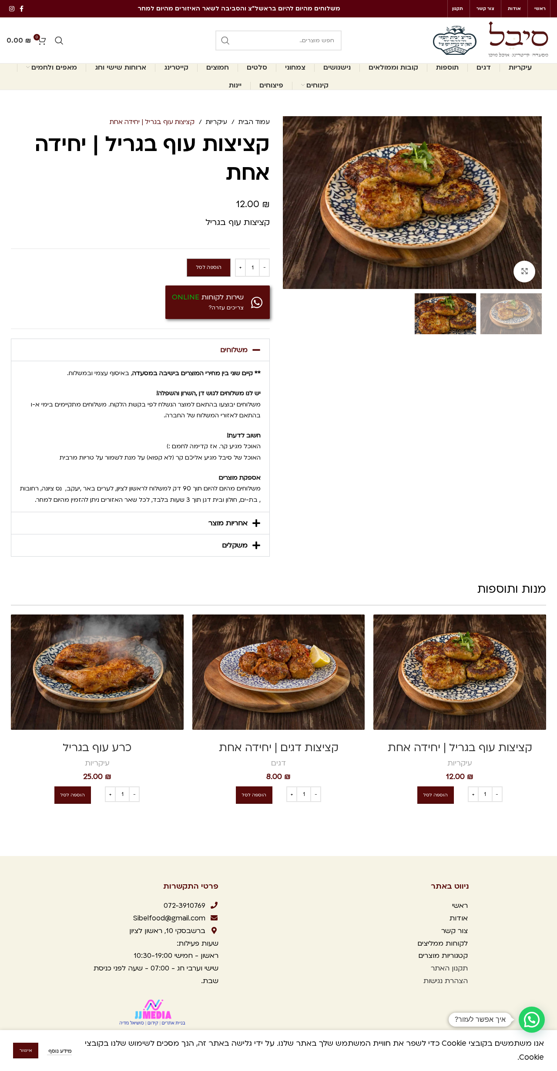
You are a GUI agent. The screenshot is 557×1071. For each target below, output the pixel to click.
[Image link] (153, 1012)
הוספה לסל (208, 267)
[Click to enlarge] (524, 271)
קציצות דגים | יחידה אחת (279, 748)
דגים (278, 763)
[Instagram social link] (12, 8)
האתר (439, 968)
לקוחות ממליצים (441, 943)
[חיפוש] (225, 40)
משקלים (235, 545)
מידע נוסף (59, 1051)
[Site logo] (517, 40)
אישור (25, 1050)
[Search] (59, 40)
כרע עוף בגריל (97, 748)
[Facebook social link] (21, 8)
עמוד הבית (253, 122)
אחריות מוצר (228, 523)
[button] (140, 350)
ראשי (460, 905)
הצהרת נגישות (445, 981)
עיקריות (215, 122)
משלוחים (234, 350)
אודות (459, 918)
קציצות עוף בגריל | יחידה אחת (460, 748)
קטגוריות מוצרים (442, 955)
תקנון (460, 968)
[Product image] (459, 671)
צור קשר (453, 931)
